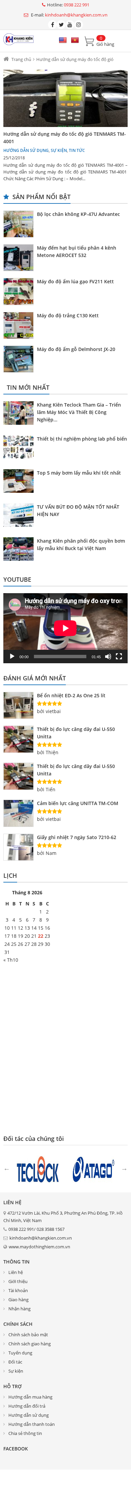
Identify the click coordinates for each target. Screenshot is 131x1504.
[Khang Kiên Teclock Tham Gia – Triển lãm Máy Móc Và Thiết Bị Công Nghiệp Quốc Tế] (20, 414)
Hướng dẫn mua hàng (30, 1397)
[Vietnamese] (75, 40)
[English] (63, 40)
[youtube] (70, 24)
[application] (65, 628)
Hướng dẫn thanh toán (31, 1424)
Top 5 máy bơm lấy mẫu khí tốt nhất (79, 473)
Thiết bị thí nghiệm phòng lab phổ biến (82, 439)
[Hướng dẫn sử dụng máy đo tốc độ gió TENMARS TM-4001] (65, 98)
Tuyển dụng (20, 1353)
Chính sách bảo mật (28, 1335)
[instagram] (78, 24)
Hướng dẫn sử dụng (26, 150)
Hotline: (68, 5)
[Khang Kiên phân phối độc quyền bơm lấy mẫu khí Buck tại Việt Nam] (20, 550)
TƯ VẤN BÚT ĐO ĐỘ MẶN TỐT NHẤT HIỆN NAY (78, 510)
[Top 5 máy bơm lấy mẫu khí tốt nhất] (20, 482)
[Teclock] (38, 1169)
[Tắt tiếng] (108, 656)
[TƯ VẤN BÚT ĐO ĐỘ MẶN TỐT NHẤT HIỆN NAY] (20, 516)
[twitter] (61, 24)
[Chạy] (12, 656)
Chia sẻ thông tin (25, 1433)
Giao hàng (18, 1300)
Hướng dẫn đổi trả (26, 1406)
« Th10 (10, 960)
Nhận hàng (19, 1309)
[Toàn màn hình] (119, 656)
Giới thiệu (18, 1281)
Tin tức (77, 150)
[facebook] (52, 24)
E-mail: (68, 15)
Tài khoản (18, 1290)
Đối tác (15, 1362)
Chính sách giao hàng (29, 1344)
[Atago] (93, 1169)
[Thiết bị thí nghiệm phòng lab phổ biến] (20, 448)
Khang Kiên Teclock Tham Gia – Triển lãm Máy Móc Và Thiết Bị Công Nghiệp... (79, 412)
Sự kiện (59, 150)
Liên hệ (15, 1272)
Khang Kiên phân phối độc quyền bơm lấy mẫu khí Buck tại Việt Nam (81, 544)
